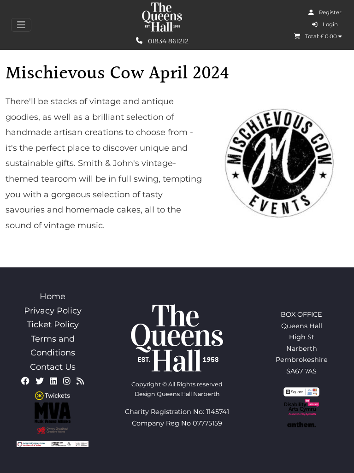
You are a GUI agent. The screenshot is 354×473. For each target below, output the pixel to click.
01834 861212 (167, 40)
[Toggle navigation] (21, 25)
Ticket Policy (53, 324)
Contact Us (53, 367)
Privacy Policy (53, 311)
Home (52, 296)
